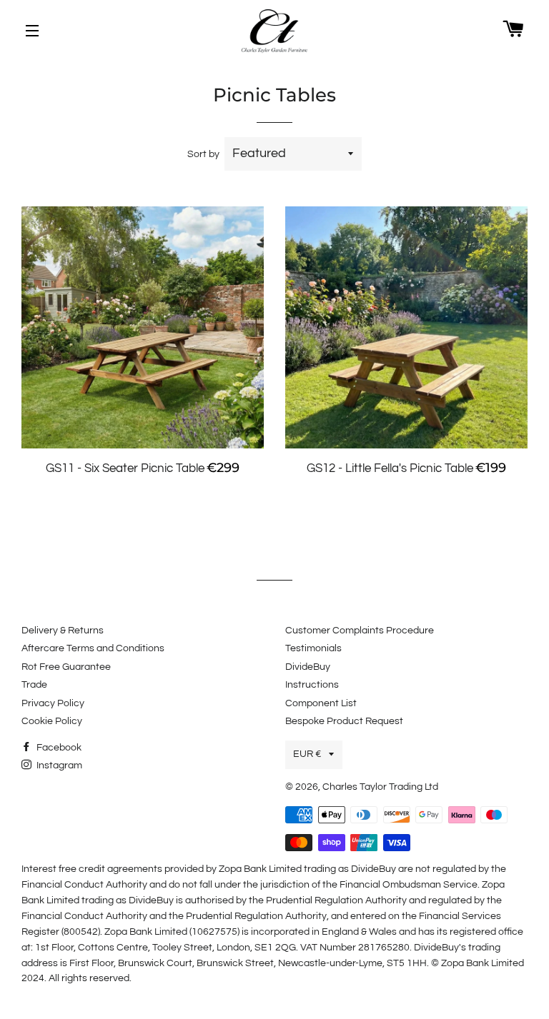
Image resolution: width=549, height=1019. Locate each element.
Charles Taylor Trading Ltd (380, 787)
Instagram (58, 765)
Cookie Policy (51, 721)
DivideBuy (307, 667)
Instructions (312, 685)
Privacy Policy (52, 703)
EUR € (307, 754)
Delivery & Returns (62, 631)
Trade (34, 685)
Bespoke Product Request (344, 721)
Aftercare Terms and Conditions (92, 648)
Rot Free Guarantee (66, 667)
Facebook (57, 748)
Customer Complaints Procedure (359, 631)
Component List (321, 703)
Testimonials (313, 648)
